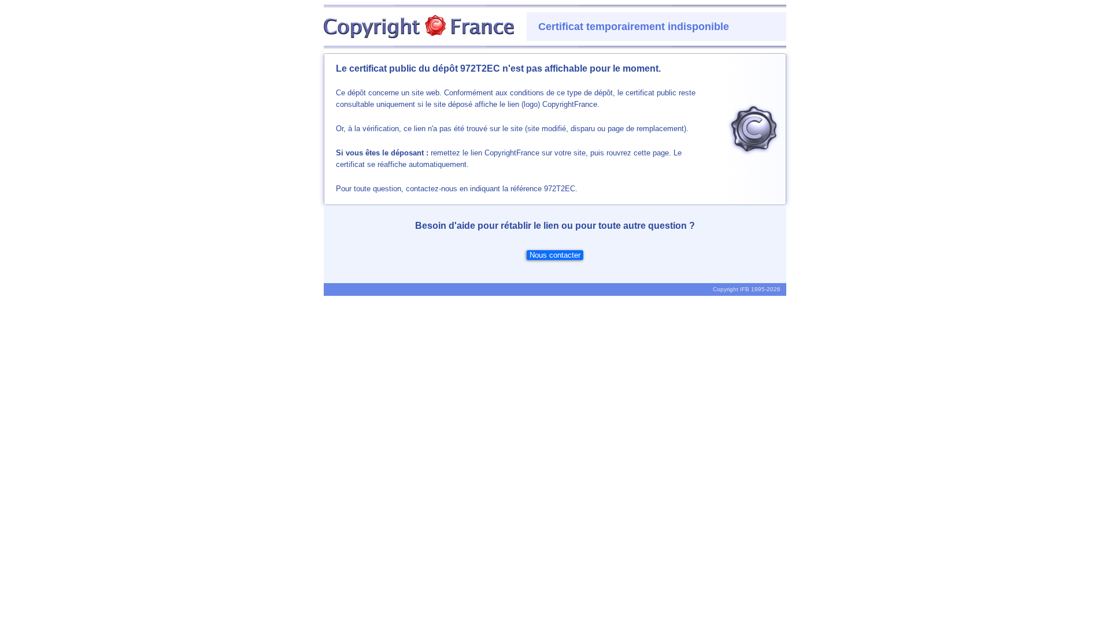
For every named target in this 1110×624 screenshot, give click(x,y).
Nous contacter (555, 255)
